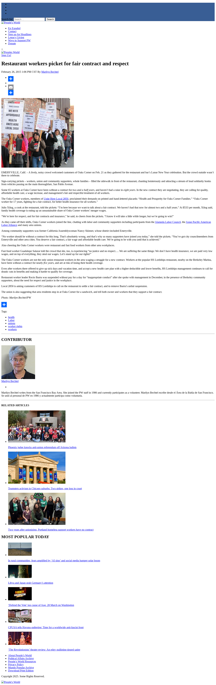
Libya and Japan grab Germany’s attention (30, 582)
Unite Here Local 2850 (56, 198)
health (11, 317)
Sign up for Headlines (19, 34)
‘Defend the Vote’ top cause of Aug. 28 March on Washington (41, 605)
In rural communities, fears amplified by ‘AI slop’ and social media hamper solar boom (54, 560)
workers (12, 329)
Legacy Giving (16, 37)
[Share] (111, 79)
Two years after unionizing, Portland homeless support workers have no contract (50, 529)
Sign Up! (6, 55)
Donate (12, 43)
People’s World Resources (22, 661)
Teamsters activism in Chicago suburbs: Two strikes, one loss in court (45, 488)
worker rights (15, 326)
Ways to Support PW (19, 40)
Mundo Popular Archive (21, 667)
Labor (11, 320)
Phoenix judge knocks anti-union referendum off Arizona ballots (42, 447)
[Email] (111, 87)
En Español (14, 28)
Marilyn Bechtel (50, 71)
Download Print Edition (21, 670)
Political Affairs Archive (21, 658)
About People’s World (20, 655)
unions (11, 323)
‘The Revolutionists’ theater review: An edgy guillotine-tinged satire (44, 649)
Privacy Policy (16, 664)
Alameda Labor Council (168, 222)
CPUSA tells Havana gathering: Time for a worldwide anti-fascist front (46, 627)
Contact (12, 31)
